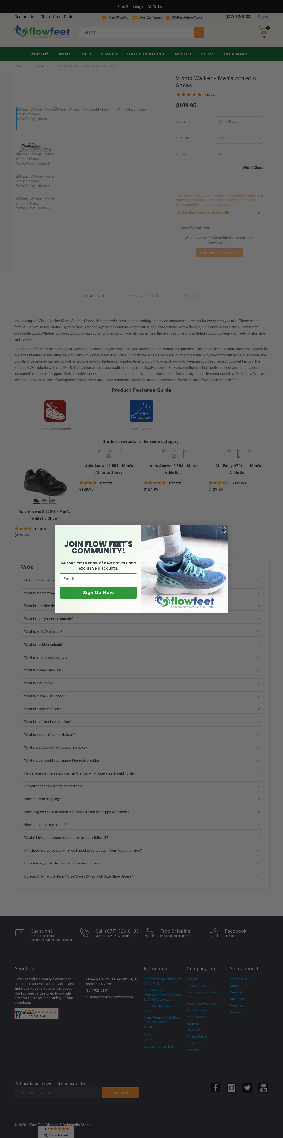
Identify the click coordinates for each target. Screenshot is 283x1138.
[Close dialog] (223, 530)
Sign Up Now (98, 592)
